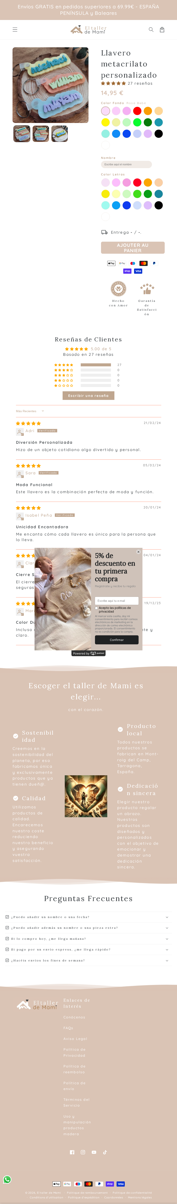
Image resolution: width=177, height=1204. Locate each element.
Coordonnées (113, 1197)
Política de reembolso (74, 1069)
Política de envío (74, 1086)
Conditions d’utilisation (46, 1197)
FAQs (68, 1028)
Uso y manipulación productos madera (77, 1125)
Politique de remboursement (87, 1192)
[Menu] (15, 29)
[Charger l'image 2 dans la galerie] (41, 134)
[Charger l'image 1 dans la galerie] (22, 134)
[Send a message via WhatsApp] (7, 1180)
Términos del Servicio (76, 1102)
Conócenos (74, 1017)
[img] (28, 423)
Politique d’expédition (84, 1197)
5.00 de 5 (101, 348)
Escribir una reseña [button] (88, 395)
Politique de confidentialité (132, 1192)
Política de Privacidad (74, 1052)
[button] (151, 29)
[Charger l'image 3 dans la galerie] (59, 134)
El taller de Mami (49, 1192)
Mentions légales (140, 1197)
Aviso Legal (75, 1039)
